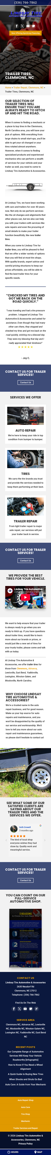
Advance (32, 668)
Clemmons (22, 668)
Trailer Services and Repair (25, 1128)
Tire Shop (25, 1114)
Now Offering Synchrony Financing (25, 33)
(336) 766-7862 (25, 2)
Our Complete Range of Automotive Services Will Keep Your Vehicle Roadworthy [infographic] (26, 1055)
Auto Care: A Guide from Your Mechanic (25, 1084)
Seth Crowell (25, 827)
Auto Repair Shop (25, 1100)
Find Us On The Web (25, 1002)
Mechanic (25, 1121)
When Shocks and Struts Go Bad (25, 1079)
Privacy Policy (25, 1143)
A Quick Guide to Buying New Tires (25, 1074)
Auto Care (25, 1107)
